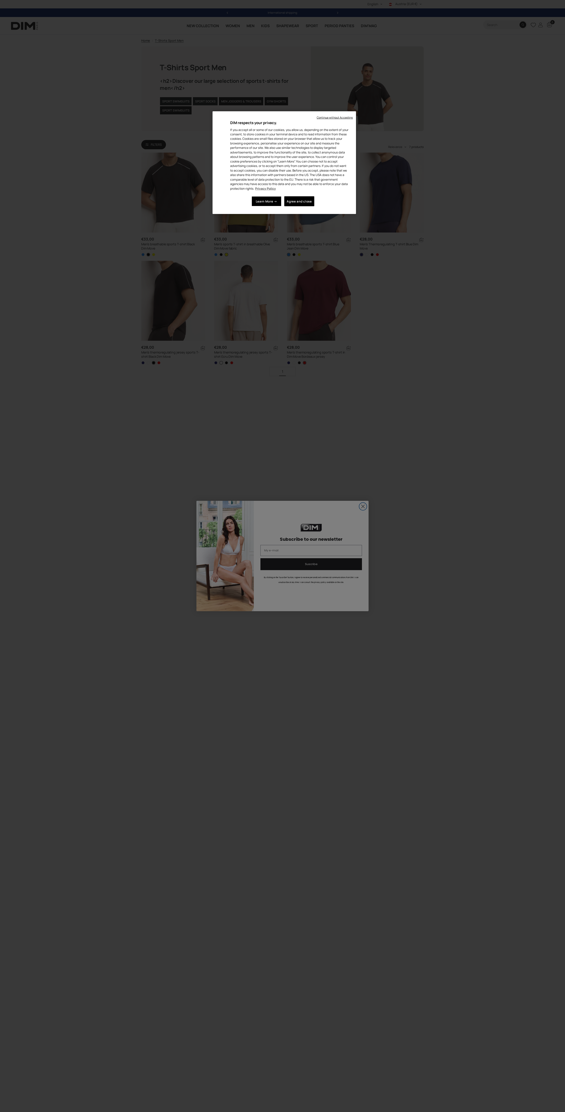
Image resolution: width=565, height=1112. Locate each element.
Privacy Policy (265, 188)
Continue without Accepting (335, 117)
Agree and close (299, 201)
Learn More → (266, 201)
